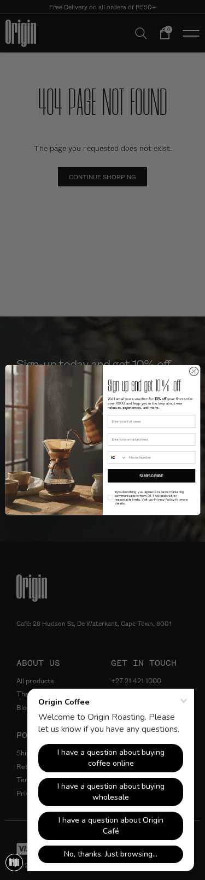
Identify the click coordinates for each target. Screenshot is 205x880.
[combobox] (117, 457)
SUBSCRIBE (151, 475)
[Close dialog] (193, 371)
